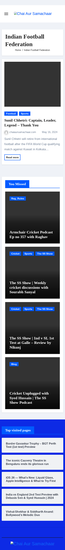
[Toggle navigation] (6, 14)
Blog (14, 364)
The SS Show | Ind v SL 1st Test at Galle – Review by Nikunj (32, 342)
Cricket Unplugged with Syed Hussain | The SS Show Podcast (29, 398)
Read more (12, 157)
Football (11, 113)
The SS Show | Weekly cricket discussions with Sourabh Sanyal (29, 287)
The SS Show (45, 253)
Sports (25, 113)
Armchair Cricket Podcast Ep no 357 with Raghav (31, 234)
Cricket (15, 253)
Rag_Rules (17, 198)
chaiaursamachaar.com (23, 132)
